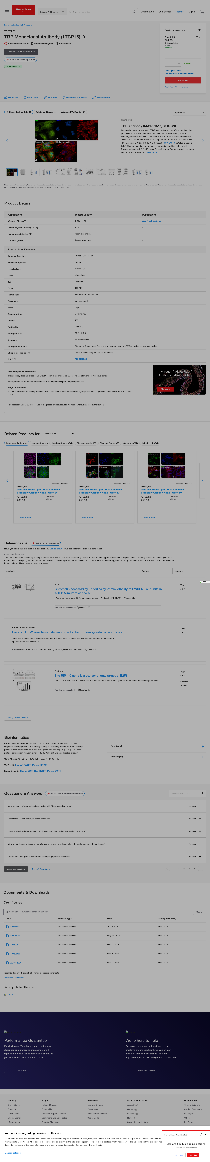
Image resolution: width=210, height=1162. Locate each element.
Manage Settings (13, 1153)
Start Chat (193, 1155)
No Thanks (179, 1155)
